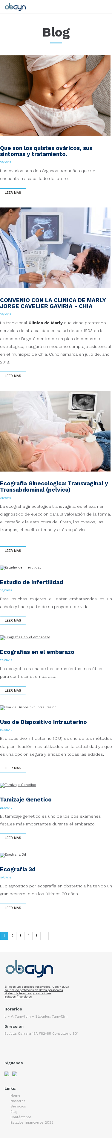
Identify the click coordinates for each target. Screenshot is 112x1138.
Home (15, 1096)
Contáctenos (21, 1117)
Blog (13, 1112)
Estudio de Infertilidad (31, 582)
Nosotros (17, 1101)
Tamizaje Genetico (26, 799)
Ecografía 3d (18, 869)
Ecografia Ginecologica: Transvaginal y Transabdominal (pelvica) (54, 486)
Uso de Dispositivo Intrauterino (43, 722)
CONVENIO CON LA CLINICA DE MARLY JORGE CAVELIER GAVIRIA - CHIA (53, 303)
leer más (13, 193)
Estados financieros (18, 996)
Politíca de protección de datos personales (33, 990)
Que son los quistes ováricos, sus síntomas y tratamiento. (46, 151)
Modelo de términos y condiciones (27, 993)
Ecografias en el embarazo (37, 651)
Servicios (18, 1106)
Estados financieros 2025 (31, 1123)
